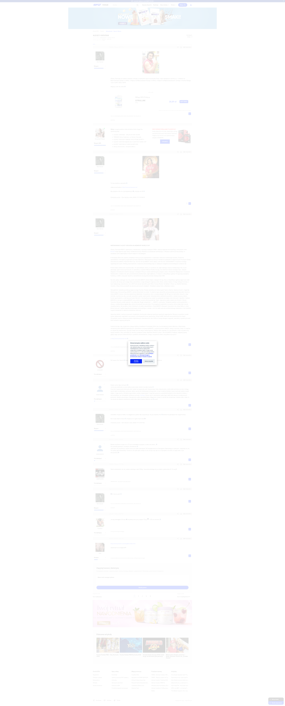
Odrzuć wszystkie (149, 361)
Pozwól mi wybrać (147, 356)
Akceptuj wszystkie (136, 361)
